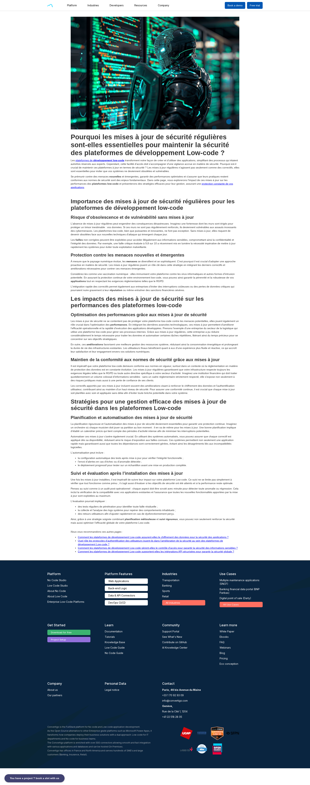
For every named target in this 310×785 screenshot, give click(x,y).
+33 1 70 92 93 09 (173, 695)
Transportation (170, 580)
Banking (167, 585)
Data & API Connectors (121, 595)
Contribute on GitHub (174, 642)
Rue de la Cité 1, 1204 (174, 711)
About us (52, 689)
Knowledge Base (115, 642)
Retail (165, 596)
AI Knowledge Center (174, 647)
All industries (173, 602)
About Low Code (57, 596)
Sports (166, 590)
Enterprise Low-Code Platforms (65, 601)
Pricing (224, 658)
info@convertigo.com (175, 700)
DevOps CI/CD (117, 602)
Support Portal (170, 631)
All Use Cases (231, 604)
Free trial (255, 5)
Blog (222, 652)
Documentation (114, 631)
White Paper (227, 631)
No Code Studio (56, 580)
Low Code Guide (115, 647)
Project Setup (58, 639)
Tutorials (110, 636)
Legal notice (112, 689)
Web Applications (118, 581)
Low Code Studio (57, 585)
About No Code (56, 590)
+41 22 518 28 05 (172, 716)
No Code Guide (114, 652)
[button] (74, 5)
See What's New (172, 636)
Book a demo (235, 5)
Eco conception (229, 663)
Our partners (54, 695)
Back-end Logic (117, 588)
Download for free (61, 632)
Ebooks (224, 636)
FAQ (222, 642)
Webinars (225, 647)
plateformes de (100, 160)
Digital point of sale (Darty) (235, 598)
